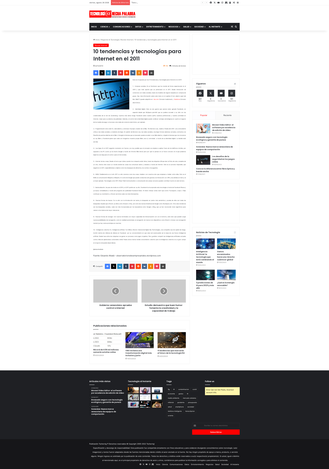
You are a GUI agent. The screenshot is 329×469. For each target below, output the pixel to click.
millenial (171, 402)
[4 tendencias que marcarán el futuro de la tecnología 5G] (172, 340)
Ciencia (104, 27)
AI (174, 389)
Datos (138, 27)
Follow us (209, 381)
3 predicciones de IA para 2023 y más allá (205, 285)
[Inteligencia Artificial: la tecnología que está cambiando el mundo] (205, 243)
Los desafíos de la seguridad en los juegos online (223, 159)
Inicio (94, 27)
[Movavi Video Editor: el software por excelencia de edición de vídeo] (203, 128)
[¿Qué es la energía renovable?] (226, 275)
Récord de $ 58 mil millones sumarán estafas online (106, 350)
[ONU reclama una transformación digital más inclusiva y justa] (139, 340)
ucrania (170, 415)
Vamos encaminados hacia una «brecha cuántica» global (226, 255)
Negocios (173, 27)
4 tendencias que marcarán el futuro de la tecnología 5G (171, 351)
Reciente (227, 115)
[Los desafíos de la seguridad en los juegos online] (203, 160)
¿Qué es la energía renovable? (225, 284)
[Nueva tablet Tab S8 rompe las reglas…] (157, 404)
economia (171, 394)
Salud (186, 27)
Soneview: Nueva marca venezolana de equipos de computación (214, 148)
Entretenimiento (154, 27)
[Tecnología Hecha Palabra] (113, 14)
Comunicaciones (121, 27)
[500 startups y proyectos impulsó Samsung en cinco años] (145, 404)
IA (187, 394)
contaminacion (183, 389)
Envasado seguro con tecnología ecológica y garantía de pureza (211, 138)
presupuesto (192, 402)
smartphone (179, 407)
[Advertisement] (190, 14)
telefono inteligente (175, 411)
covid (195, 389)
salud (170, 407)
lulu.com (156, 99)
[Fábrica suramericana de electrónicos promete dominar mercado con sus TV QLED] (133, 404)
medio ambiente (173, 398)
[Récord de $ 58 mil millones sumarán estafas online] (107, 339)
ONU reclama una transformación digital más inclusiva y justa (138, 353)
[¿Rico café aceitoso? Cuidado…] (133, 390)
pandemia (180, 402)
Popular (203, 115)
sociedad (190, 407)
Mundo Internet (127, 40)
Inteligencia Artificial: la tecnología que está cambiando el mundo (205, 257)
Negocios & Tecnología (110, 40)
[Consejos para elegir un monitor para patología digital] (133, 397)
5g (169, 389)
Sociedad (199, 27)
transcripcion (190, 411)
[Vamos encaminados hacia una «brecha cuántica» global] (226, 243)
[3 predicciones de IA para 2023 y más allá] (205, 275)
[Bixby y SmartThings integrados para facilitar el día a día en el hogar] (145, 397)
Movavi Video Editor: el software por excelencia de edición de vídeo (223, 128)
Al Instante (214, 27)
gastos (181, 394)
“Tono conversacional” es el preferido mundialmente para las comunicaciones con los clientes (168, 3)
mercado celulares (189, 398)
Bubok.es (177, 99)
